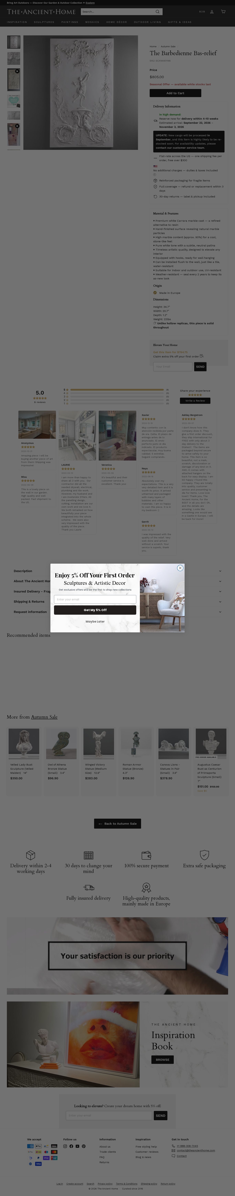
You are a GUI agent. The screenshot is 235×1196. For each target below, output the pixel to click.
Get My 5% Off (95, 610)
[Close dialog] (180, 568)
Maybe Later (95, 621)
